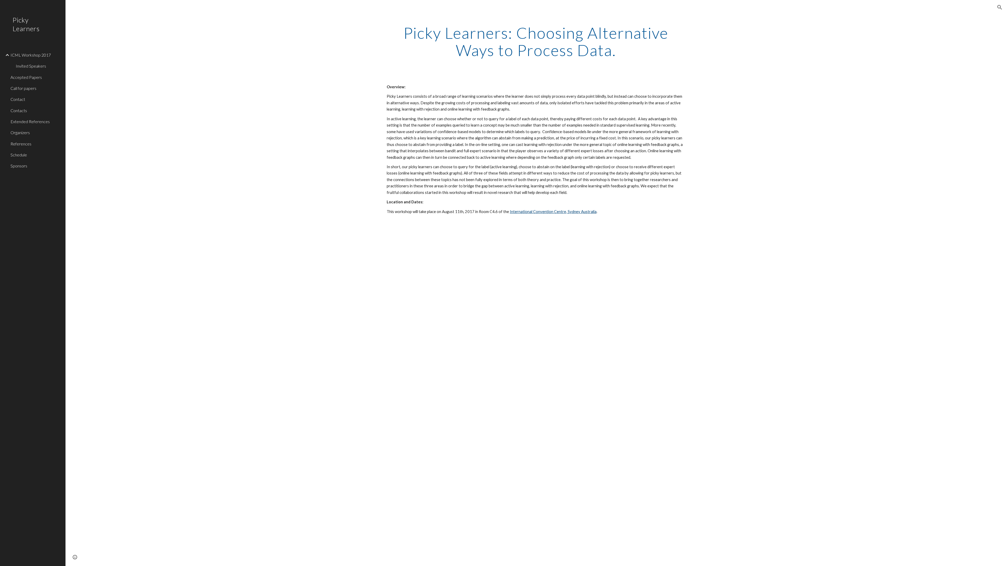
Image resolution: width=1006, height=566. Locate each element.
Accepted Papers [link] (26, 77)
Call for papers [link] (23, 88)
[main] (536, 41)
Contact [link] (17, 99)
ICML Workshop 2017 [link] (30, 54)
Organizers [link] (20, 132)
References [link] (20, 143)
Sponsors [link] (18, 165)
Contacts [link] (18, 110)
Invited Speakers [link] (31, 65)
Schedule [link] (18, 154)
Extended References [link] (30, 121)
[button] (999, 7)
